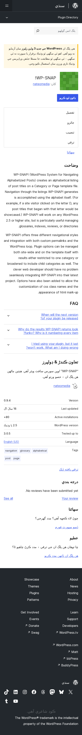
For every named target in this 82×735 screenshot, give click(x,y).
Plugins (34, 593)
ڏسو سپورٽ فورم (66, 527)
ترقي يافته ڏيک (68, 469)
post (7, 458)
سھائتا (70, 152)
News (74, 586)
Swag (33, 632)
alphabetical (40, 450)
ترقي (71, 142)
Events (34, 619)
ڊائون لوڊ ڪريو (67, 97)
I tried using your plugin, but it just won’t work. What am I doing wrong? (52, 345)
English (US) (11, 441)
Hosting (72, 593)
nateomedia (41, 84)
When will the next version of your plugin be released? (59, 316)
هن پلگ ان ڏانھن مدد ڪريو (61, 556)
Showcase (31, 579)
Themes (33, 586)
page (16, 458)
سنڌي (65, 683)
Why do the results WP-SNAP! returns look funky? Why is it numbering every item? (48, 331)
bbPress (70, 658)
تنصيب (70, 132)
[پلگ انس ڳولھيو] (38, 31)
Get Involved (30, 612)
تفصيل (70, 112)
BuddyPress (67, 665)
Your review (70, 498)
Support (72, 619)
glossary (25, 450)
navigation (11, 450)
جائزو (70, 122)
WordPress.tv (66, 632)
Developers (70, 626)
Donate (32, 626)
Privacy (73, 600)
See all (8, 498)
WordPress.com (65, 645)
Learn (74, 612)
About (74, 579)
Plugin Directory (68, 17)
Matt (73, 652)
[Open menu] (6, 5)
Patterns (33, 600)
